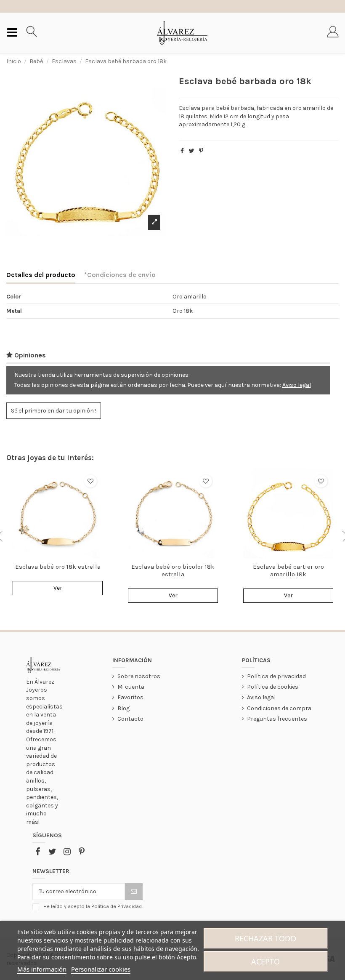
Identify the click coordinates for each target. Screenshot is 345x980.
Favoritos (130, 697)
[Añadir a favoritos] (90, 481)
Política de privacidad (276, 676)
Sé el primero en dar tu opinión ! (53, 410)
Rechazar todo (265, 938)
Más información (41, 969)
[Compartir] (182, 150)
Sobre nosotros (138, 676)
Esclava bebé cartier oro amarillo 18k (288, 570)
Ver (57, 587)
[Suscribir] (134, 891)
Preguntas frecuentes (277, 718)
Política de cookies (272, 686)
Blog (123, 708)
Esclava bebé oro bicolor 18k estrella (173, 570)
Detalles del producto (40, 275)
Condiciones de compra (279, 708)
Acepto (265, 961)
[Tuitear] (191, 150)
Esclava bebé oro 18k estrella (58, 566)
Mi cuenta (130, 686)
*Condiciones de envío (120, 275)
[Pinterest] (201, 150)
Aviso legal (296, 385)
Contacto (130, 718)
